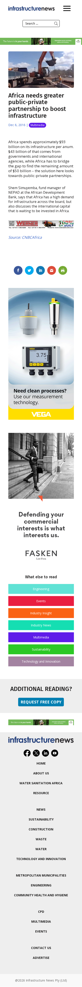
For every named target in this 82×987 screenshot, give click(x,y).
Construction (41, 829)
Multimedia (37, 125)
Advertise (41, 958)
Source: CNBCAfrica (25, 237)
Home (41, 763)
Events (41, 601)
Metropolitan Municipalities (41, 875)
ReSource (41, 793)
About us (41, 773)
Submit (56, 23)
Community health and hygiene (41, 895)
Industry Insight (41, 613)
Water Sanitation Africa (41, 783)
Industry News (41, 625)
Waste (41, 839)
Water (41, 849)
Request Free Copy (41, 702)
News (41, 809)
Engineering (41, 589)
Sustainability (41, 649)
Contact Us (41, 948)
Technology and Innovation (41, 661)
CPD (41, 911)
